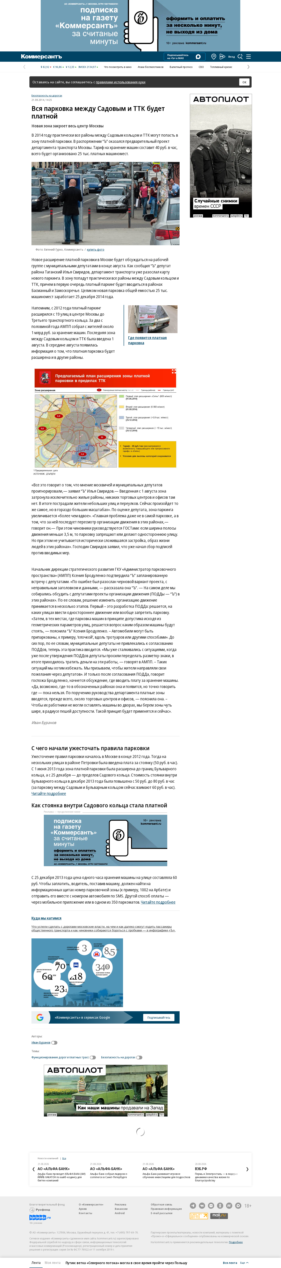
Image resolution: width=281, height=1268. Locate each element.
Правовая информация (166, 1209)
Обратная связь (161, 1204)
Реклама (120, 1204)
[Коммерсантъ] (41, 56)
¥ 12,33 (70, 67)
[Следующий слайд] (247, 1169)
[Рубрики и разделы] (248, 56)
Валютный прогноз (181, 67)
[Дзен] (211, 1206)
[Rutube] (229, 1206)
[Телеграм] (193, 1206)
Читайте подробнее (48, 793)
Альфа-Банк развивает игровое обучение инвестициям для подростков (166, 1175)
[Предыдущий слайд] (33, 1169)
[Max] (238, 1206)
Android (120, 1213)
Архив (83, 1209)
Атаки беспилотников (151, 67)
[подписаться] (55, 1043)
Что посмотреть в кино (118, 67)
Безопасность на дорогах (46, 95)
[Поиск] (240, 56)
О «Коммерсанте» (91, 1204)
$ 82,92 (45, 67)
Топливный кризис (221, 67)
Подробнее (236, 1242)
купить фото (95, 249)
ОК (244, 82)
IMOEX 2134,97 (87, 67)
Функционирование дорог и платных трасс (60, 1057)
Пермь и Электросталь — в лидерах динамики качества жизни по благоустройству (216, 1177)
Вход (231, 56)
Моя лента (52, 1262)
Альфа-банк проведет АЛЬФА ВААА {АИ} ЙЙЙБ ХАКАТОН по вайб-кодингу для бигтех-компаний (62, 1177)
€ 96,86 (57, 67)
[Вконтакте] (202, 1206)
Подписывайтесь (158, 1017)
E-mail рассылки (161, 1213)
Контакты (85, 1213)
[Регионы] (214, 56)
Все (64, 1158)
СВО (201, 67)
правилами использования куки (120, 82)
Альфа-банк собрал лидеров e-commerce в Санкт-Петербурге (109, 1175)
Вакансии (121, 1209)
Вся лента (230, 1263)
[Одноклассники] (220, 1206)
